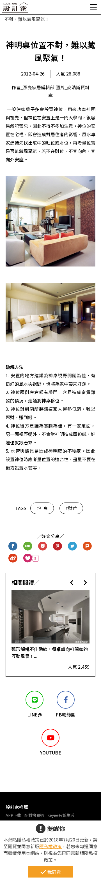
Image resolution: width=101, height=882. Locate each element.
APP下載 (13, 815)
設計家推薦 (17, 807)
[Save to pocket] (42, 546)
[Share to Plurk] (87, 546)
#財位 (71, 508)
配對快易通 (34, 815)
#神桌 (42, 508)
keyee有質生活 (60, 815)
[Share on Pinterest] (57, 546)
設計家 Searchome (15, 9)
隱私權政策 (50, 846)
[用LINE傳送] (28, 546)
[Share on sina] (13, 558)
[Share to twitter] (72, 546)
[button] (72, 582)
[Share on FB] (13, 546)
